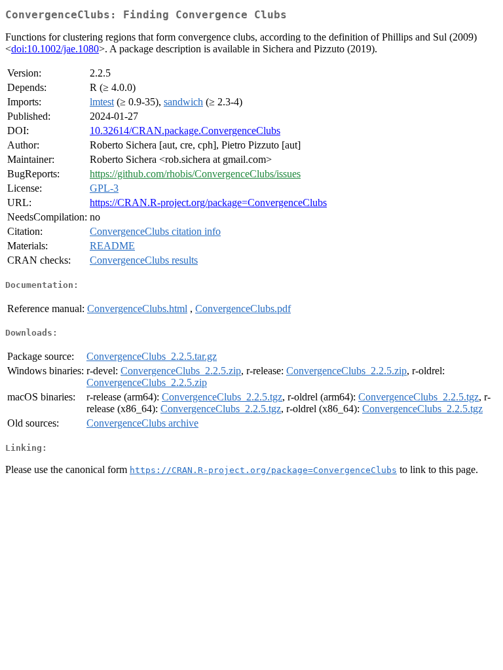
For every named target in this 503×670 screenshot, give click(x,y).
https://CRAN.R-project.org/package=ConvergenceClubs (208, 202)
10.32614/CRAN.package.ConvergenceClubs (185, 130)
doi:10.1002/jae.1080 (55, 48)
